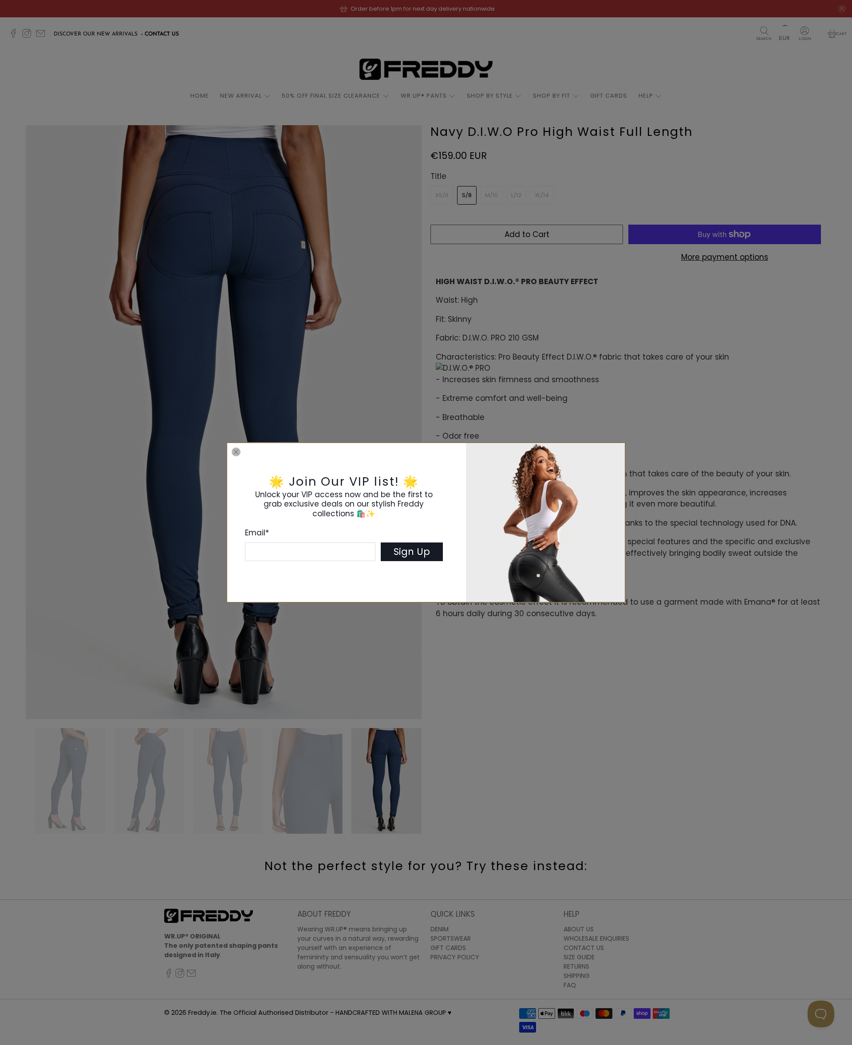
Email (257, 532)
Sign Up (412, 551)
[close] (236, 451)
